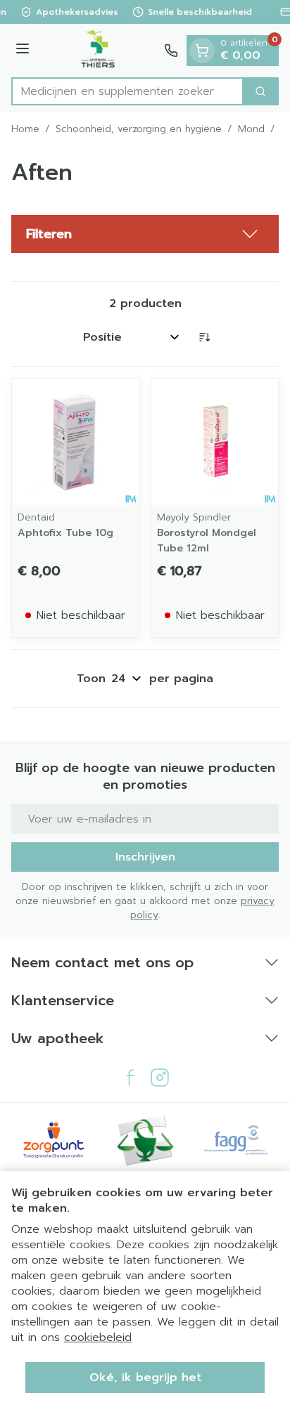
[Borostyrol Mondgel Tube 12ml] (214, 442)
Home (25, 129)
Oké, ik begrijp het (145, 1377)
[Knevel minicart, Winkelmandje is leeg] (202, 50)
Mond (251, 129)
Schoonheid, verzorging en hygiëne (139, 129)
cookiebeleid (98, 1337)
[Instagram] (159, 1077)
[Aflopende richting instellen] (204, 337)
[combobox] (127, 91)
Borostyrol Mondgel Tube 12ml (206, 540)
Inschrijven (145, 857)
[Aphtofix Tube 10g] (75, 442)
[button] (145, 234)
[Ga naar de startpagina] (98, 51)
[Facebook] (130, 1077)
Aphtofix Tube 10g (65, 532)
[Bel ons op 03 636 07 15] (171, 51)
